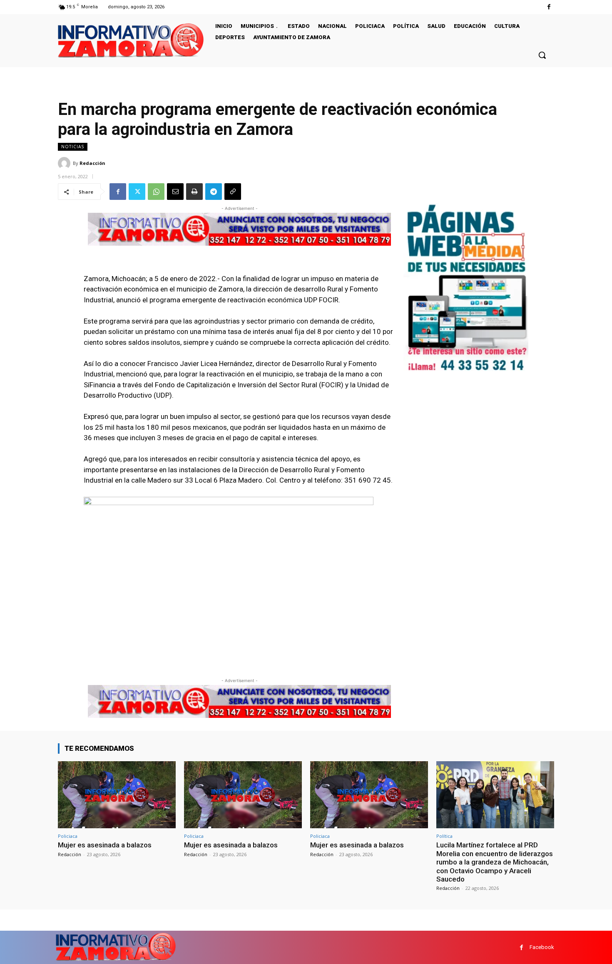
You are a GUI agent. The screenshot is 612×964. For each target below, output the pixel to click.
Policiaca (67, 836)
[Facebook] (549, 7)
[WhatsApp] (156, 191)
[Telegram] (213, 191)
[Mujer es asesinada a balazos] (117, 794)
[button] (542, 55)
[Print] (194, 191)
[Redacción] (65, 163)
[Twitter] (137, 191)
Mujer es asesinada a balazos (105, 845)
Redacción (92, 163)
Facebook (542, 947)
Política (444, 836)
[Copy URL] (232, 191)
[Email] (175, 191)
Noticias (72, 146)
